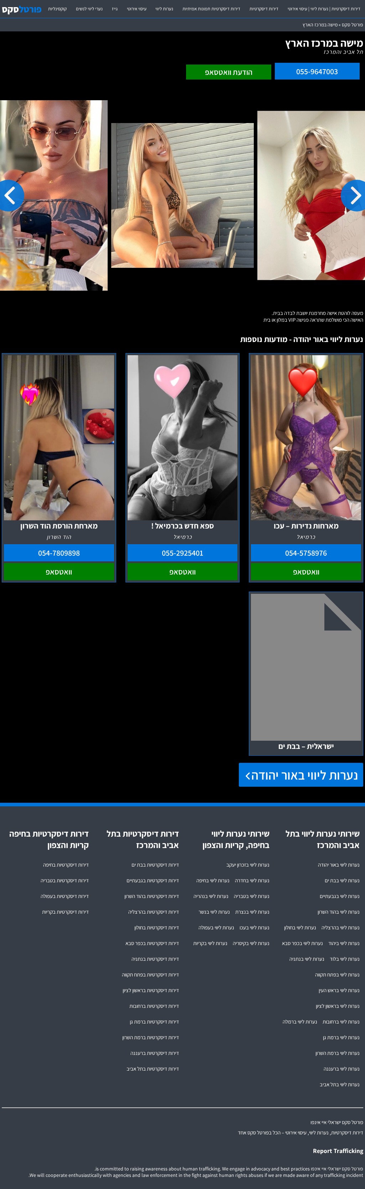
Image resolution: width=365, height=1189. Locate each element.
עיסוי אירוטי (136, 9)
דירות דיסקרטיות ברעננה (154, 1053)
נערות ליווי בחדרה (252, 880)
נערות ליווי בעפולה (216, 927)
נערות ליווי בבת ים (342, 880)
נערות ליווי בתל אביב (340, 1084)
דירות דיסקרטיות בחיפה (66, 864)
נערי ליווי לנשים (89, 9)
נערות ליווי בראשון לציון (338, 1005)
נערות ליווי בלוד (345, 958)
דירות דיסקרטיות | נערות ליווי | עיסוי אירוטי (324, 9)
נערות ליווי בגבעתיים (340, 896)
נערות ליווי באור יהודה (304, 774)
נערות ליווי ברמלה (300, 1021)
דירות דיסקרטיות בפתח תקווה (150, 974)
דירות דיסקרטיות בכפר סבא (152, 943)
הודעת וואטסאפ (228, 72)
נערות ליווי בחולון (300, 927)
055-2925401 (182, 553)
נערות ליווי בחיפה (213, 880)
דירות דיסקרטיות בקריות (65, 911)
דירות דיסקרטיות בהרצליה (153, 911)
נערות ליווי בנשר (214, 911)
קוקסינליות (57, 9)
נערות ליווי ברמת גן (341, 1037)
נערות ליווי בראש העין (339, 990)
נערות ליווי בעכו (254, 927)
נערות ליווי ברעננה (342, 1068)
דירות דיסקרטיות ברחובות (154, 1005)
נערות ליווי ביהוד (344, 943)
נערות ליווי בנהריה (211, 896)
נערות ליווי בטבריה (251, 896)
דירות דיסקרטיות (264, 9)
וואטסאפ (306, 572)
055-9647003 (317, 71)
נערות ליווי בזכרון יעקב (247, 864)
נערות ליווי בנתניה (306, 958)
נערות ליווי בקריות (210, 943)
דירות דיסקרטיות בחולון (156, 927)
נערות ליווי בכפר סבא (302, 943)
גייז (115, 9)
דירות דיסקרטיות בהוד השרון (151, 896)
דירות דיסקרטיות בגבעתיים (153, 880)
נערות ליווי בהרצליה (341, 927)
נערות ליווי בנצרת (252, 911)
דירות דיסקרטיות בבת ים (155, 864)
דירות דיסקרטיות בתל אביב (153, 1068)
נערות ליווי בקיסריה (251, 943)
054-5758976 (306, 553)
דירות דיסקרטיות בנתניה (155, 958)
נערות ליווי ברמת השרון (337, 1053)
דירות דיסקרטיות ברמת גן (154, 1021)
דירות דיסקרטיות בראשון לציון (151, 990)
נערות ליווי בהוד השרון (339, 911)
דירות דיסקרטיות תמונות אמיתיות (211, 9)
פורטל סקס (352, 24)
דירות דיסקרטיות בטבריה (65, 880)
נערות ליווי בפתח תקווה (337, 974)
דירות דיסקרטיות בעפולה (65, 896)
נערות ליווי (164, 9)
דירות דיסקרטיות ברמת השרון (150, 1037)
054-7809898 (59, 553)
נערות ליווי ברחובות (341, 1021)
